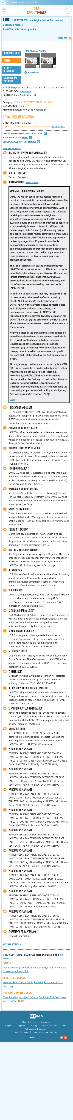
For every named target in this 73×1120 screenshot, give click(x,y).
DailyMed (36, 10)
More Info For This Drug (10, 80)
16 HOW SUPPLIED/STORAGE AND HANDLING (28, 688)
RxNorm (33, 997)
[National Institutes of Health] (4, 2)
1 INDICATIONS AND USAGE (20, 408)
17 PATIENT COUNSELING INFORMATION (26, 708)
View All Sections (12, 148)
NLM (26, 1032)
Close (12, 399)
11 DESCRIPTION (15, 590)
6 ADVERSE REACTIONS (19, 509)
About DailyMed (29, 1022)
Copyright (21, 1025)
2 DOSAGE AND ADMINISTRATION (23, 428)
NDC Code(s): (10, 87)
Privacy (34, 1025)
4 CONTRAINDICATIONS (19, 468)
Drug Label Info (11, 53)
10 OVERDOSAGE (16, 570)
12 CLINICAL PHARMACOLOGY (22, 611)
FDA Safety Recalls (56, 967)
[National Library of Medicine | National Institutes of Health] (36, 1016)
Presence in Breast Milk (16, 971)
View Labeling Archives (15, 997)
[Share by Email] (61, 1037)
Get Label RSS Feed (49, 997)
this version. (58, 126)
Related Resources (9, 69)
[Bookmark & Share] (65, 1037)
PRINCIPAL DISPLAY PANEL (20, 749)
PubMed (38, 982)
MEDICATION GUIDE (17, 729)
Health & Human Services (45, 1032)
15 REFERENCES (16, 671)
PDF (34, 133)
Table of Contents (17, 173)
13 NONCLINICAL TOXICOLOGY (21, 631)
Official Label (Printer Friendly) (19, 141)
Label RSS (62, 38)
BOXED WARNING (16, 182)
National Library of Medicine (23, 2)
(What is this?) (32, 182)
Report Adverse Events (34, 967)
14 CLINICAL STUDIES (18, 651)
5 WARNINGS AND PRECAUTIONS (23, 489)
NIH (16, 1032)
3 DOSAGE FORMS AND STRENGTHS (24, 448)
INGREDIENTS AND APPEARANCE (23, 932)
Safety (7, 60)
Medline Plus (10, 982)
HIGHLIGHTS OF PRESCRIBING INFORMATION (28, 153)
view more (25, 91)
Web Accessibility (50, 1025)
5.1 (46, 394)
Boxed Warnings (12, 967)
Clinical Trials (25, 982)
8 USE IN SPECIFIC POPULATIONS (23, 550)
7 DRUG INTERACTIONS (19, 529)
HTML (25, 138)
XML (40, 133)
